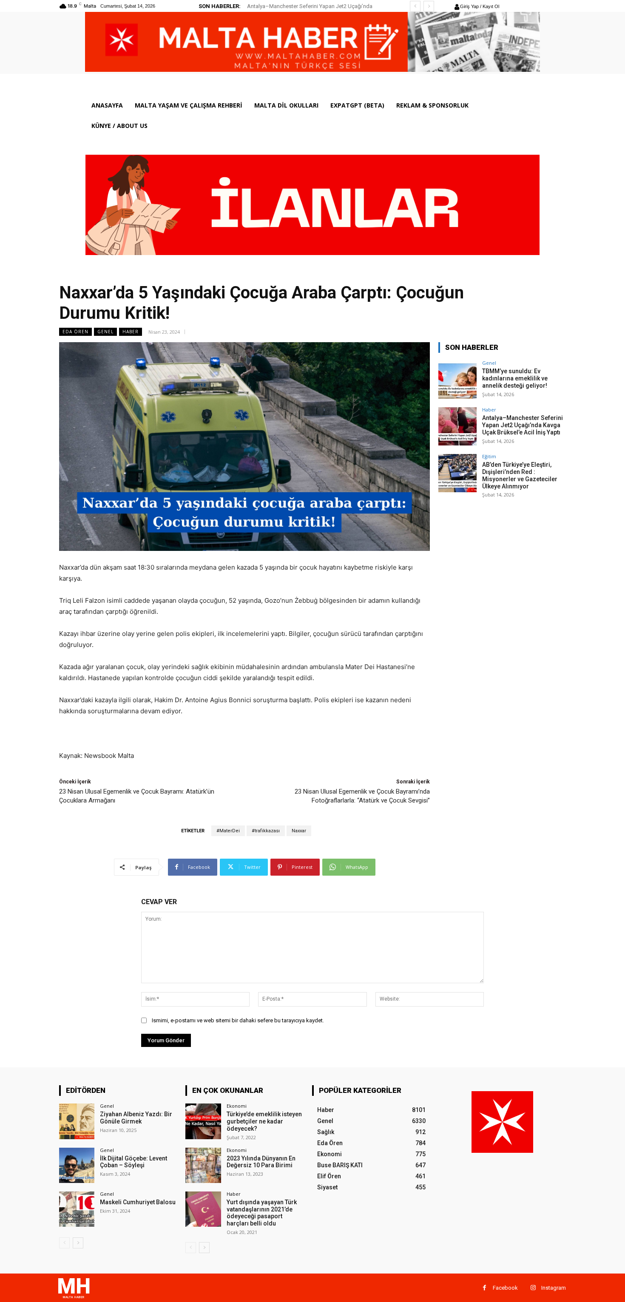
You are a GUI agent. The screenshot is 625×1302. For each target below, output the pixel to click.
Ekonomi (237, 1105)
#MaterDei (228, 831)
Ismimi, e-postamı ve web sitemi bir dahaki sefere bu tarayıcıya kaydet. (238, 1020)
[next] (428, 6)
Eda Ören (75, 332)
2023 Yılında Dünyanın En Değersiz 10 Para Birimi (261, 1162)
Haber (130, 332)
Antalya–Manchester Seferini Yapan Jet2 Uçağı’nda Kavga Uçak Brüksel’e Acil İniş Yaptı (522, 425)
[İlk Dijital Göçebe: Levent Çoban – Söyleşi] (76, 1165)
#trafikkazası (266, 831)
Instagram (553, 1288)
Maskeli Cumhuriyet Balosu (138, 1202)
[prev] (415, 6)
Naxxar (299, 831)
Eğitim (489, 456)
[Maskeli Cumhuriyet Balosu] (76, 1209)
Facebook (505, 1288)
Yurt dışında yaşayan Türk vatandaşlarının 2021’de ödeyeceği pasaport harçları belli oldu (262, 1213)
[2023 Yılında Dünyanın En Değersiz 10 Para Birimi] (203, 1165)
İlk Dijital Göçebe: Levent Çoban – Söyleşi (133, 1162)
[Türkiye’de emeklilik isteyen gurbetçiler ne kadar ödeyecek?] (203, 1121)
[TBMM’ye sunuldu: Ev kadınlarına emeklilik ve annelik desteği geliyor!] (457, 379)
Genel (105, 332)
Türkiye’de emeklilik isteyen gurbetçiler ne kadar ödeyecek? (264, 1121)
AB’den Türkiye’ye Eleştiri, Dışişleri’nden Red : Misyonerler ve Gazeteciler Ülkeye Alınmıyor (519, 475)
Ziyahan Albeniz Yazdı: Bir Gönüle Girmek (136, 1118)
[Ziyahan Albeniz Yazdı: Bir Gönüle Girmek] (76, 1121)
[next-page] (78, 1242)
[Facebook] (484, 1287)
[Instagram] (533, 1287)
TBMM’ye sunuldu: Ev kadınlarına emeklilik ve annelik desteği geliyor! (515, 378)
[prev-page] (64, 1242)
